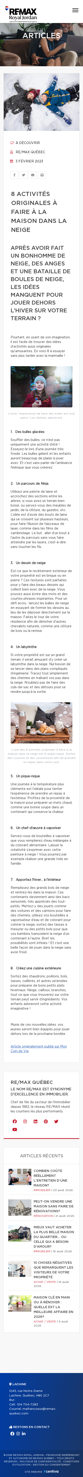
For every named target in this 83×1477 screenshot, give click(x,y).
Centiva (51, 1471)
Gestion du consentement (52, 1465)
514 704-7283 (27, 1404)
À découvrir (27, 143)
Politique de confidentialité (40, 1461)
